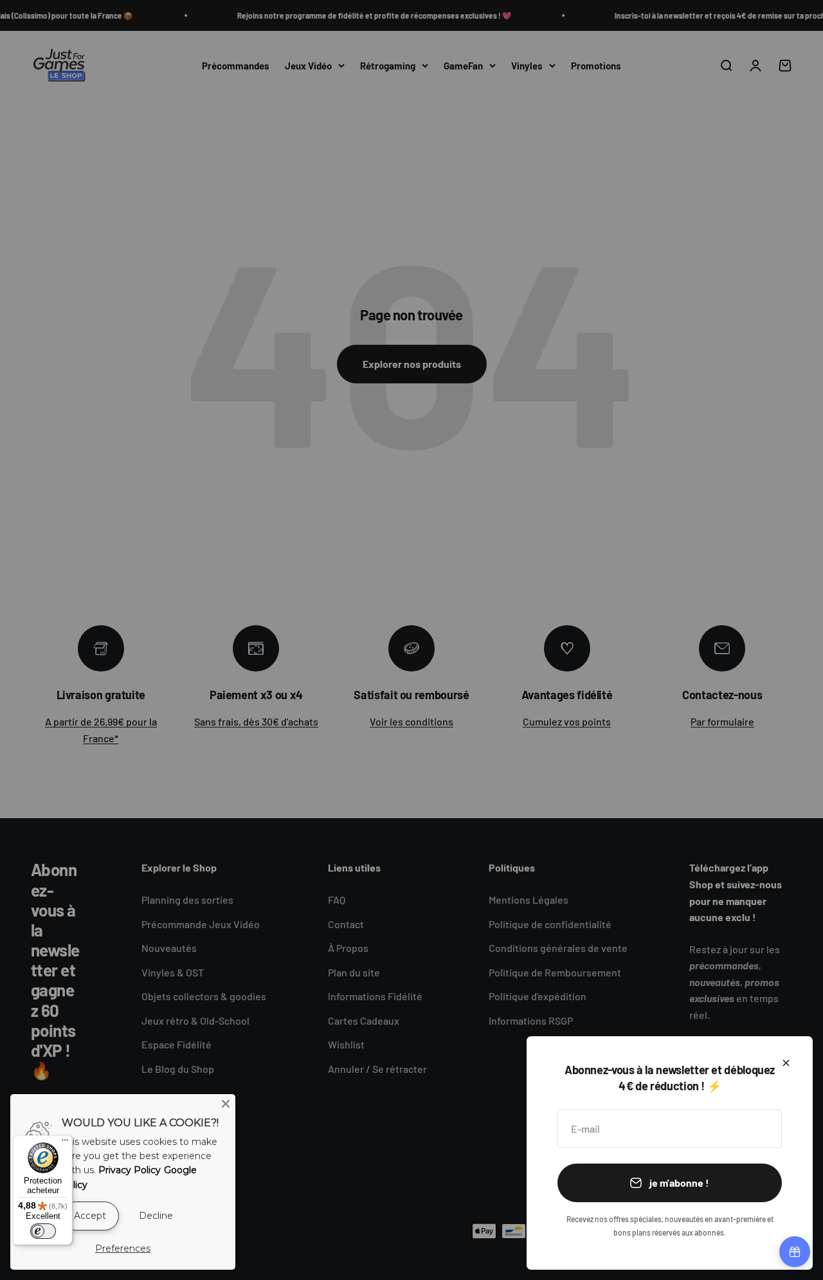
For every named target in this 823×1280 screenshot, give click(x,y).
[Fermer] (786, 1063)
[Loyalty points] (794, 1251)
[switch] (43, 1231)
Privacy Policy (129, 1170)
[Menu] (65, 1143)
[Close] (225, 1103)
